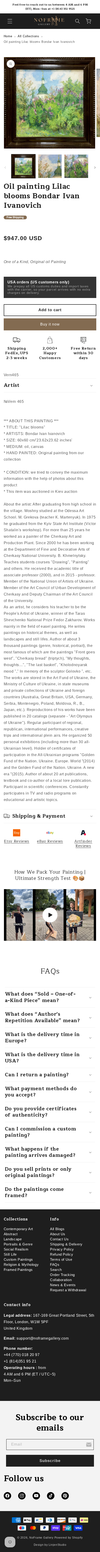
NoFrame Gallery (41, 1537)
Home (8, 36)
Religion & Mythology (21, 1264)
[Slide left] (5, 167)
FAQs (55, 1264)
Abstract (11, 1234)
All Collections (28, 36)
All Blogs (57, 1229)
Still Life (10, 1254)
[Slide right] (95, 167)
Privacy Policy (62, 1249)
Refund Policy (61, 1254)
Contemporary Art (18, 1229)
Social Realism (16, 1249)
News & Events (63, 1285)
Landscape (13, 1239)
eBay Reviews (50, 841)
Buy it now (50, 324)
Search (56, 1270)
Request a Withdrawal (68, 1290)
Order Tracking (62, 1275)
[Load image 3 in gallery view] (76, 166)
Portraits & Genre (18, 1244)
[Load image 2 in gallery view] (50, 166)
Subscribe (50, 1461)
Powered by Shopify (68, 1537)
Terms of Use (61, 1259)
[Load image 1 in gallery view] (23, 166)
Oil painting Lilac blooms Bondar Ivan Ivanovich (39, 41)
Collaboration (61, 1280)
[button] (9, 21)
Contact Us (59, 1239)
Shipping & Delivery (66, 1244)
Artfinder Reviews (83, 843)
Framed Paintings (18, 1270)
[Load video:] (50, 915)
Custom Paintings (18, 1259)
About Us (57, 1234)
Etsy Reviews (16, 841)
